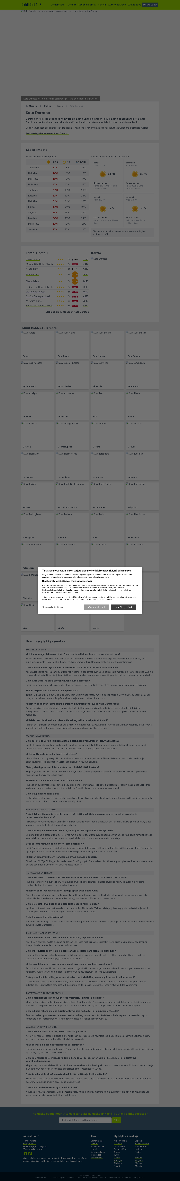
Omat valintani (96, 607)
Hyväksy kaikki (124, 607)
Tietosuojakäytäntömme (52, 607)
